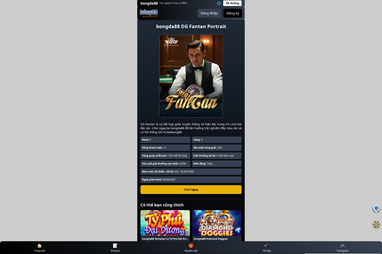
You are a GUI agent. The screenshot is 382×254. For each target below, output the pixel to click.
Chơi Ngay (191, 189)
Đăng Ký (233, 13)
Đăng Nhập (209, 13)
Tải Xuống (232, 3)
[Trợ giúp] (376, 209)
